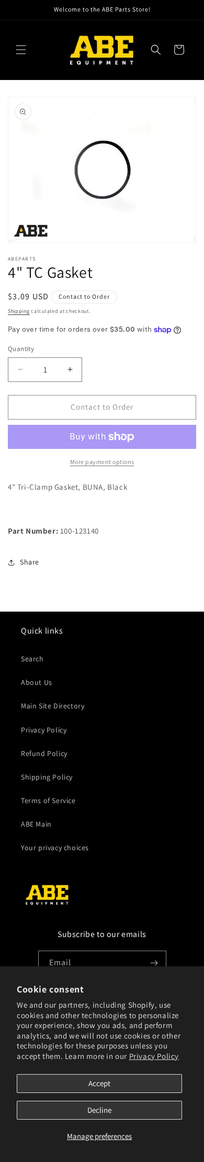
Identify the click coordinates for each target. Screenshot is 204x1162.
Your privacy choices (55, 847)
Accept (99, 1083)
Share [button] (29, 562)
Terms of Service (48, 800)
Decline (99, 1110)
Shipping (19, 311)
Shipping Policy (47, 777)
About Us (36, 682)
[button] (20, 49)
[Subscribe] (154, 963)
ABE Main (36, 824)
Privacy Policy (154, 1056)
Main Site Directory (52, 705)
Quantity (21, 348)
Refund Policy (44, 753)
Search (32, 658)
